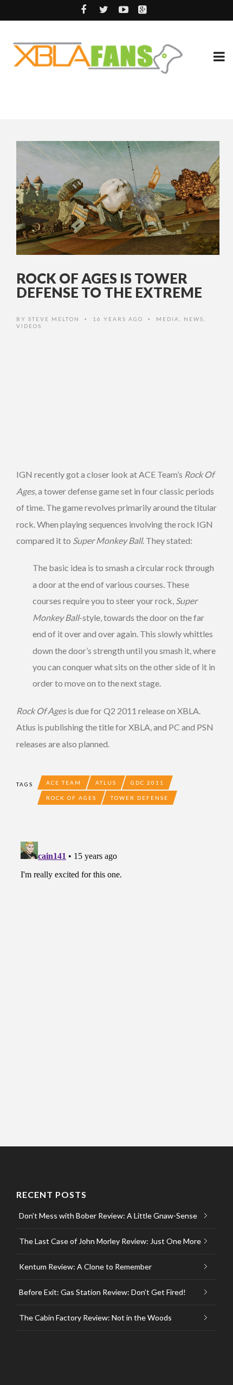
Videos (29, 326)
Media (167, 319)
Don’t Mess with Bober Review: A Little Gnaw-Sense (108, 1215)
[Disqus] (116, 972)
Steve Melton (54, 319)
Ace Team (63, 782)
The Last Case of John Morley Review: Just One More (110, 1241)
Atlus (105, 782)
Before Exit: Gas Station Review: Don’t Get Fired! (102, 1292)
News (194, 319)
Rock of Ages (71, 797)
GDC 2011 (147, 782)
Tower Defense (140, 797)
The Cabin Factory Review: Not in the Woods (95, 1317)
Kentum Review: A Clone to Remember (85, 1266)
